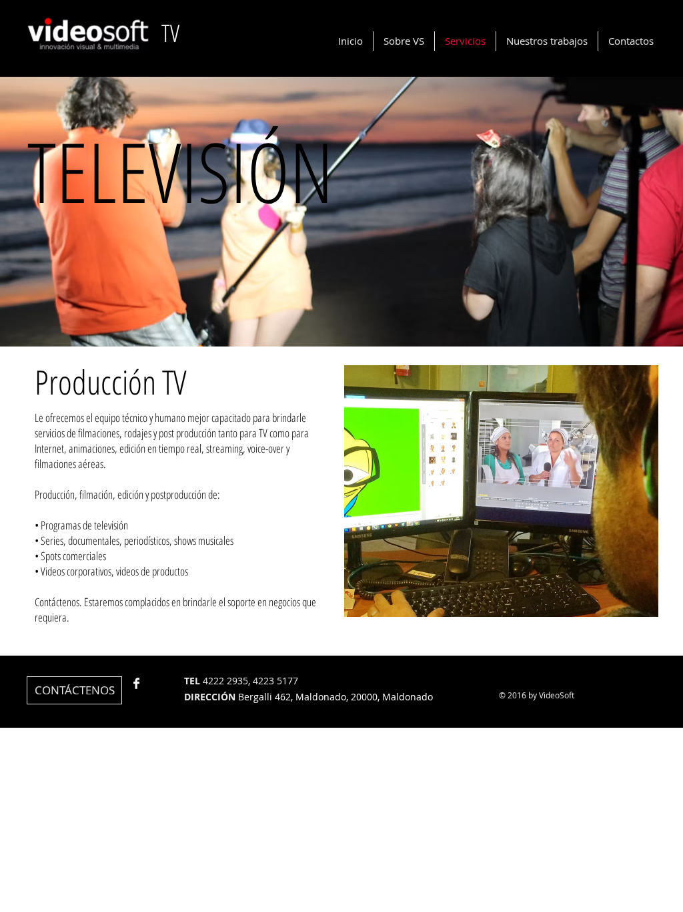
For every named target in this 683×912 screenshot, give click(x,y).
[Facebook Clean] (136, 683)
